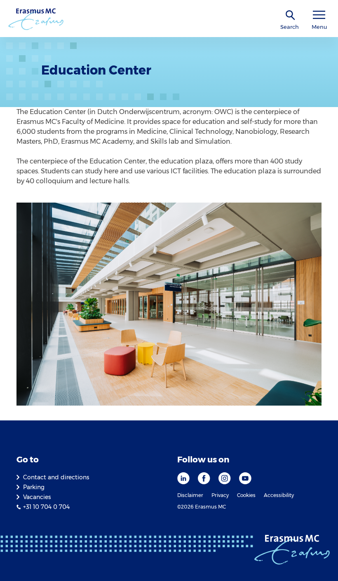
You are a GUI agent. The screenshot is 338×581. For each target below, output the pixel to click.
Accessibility (279, 495)
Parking (34, 487)
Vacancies (37, 497)
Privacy (220, 495)
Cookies (246, 495)
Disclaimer (190, 495)
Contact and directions (56, 477)
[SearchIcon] (290, 15)
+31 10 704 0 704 (46, 507)
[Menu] (319, 15)
